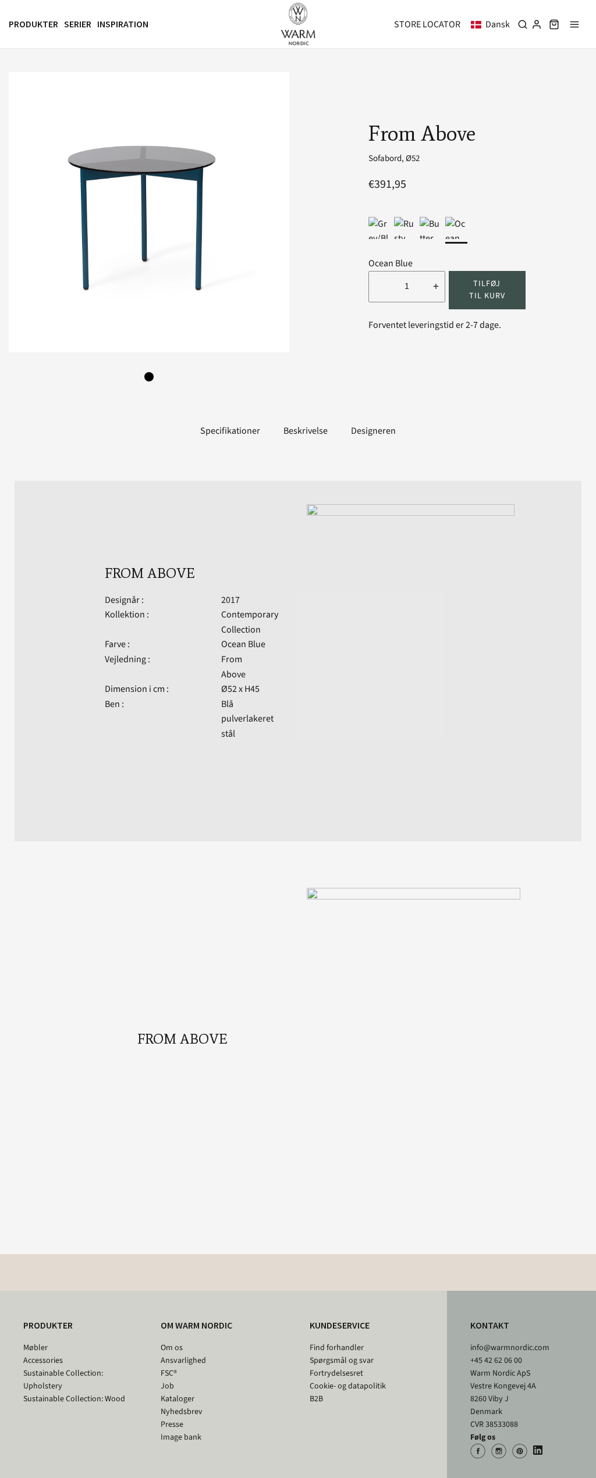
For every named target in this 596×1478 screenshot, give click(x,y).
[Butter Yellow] (431, 228)
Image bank (181, 1437)
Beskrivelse (305, 430)
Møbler (35, 1348)
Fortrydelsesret (336, 1373)
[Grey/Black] (379, 228)
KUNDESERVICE (340, 1325)
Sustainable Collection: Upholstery (63, 1380)
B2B (316, 1399)
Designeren (373, 430)
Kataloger (177, 1399)
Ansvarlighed (183, 1360)
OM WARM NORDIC (196, 1325)
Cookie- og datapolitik (348, 1386)
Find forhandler (337, 1348)
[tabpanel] (149, 212)
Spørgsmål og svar (342, 1360)
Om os (172, 1348)
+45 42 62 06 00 (496, 1360)
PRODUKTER (48, 1325)
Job (167, 1386)
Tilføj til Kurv (487, 290)
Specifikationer (230, 430)
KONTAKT (489, 1325)
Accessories (43, 1360)
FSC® (169, 1373)
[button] (493, 24)
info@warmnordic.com (509, 1348)
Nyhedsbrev (182, 1412)
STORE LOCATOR (427, 24)
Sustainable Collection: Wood (74, 1399)
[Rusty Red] (405, 228)
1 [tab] (149, 376)
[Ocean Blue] (456, 228)
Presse (172, 1424)
